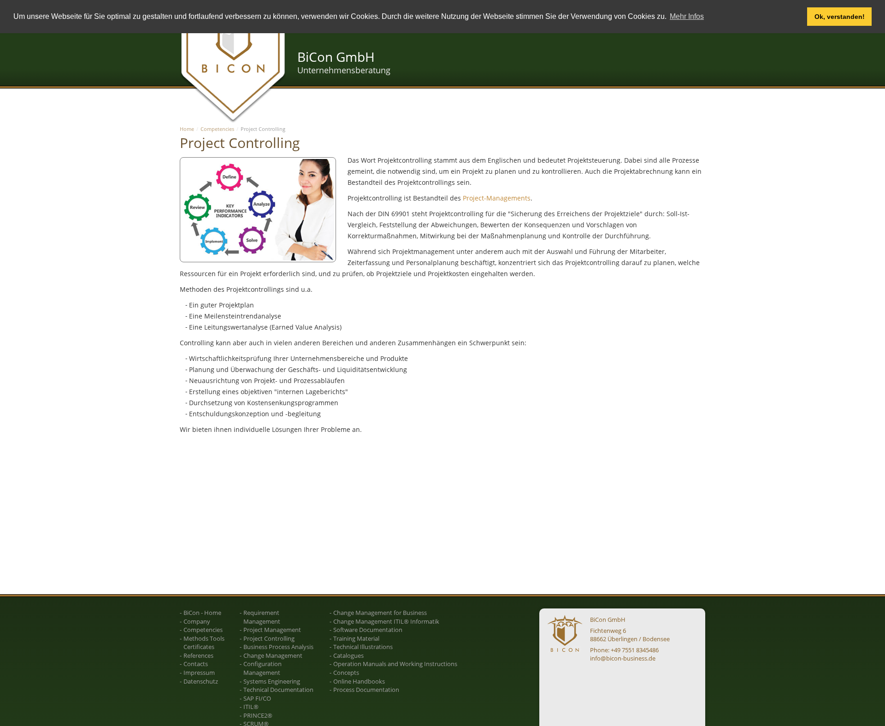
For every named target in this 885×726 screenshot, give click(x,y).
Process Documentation (366, 689)
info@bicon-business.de (622, 658)
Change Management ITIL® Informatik (386, 621)
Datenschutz (200, 681)
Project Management (272, 630)
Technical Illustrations (363, 647)
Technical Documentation (278, 689)
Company (196, 621)
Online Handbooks (359, 681)
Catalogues (348, 655)
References (198, 655)
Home (187, 128)
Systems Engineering (271, 681)
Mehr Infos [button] (687, 16)
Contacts (195, 664)
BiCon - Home (202, 612)
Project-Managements (497, 198)
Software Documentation (367, 630)
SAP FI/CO (257, 698)
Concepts (346, 672)
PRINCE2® (257, 715)
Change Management (272, 655)
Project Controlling (269, 638)
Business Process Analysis (278, 647)
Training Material (356, 638)
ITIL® (251, 706)
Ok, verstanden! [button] (839, 16)
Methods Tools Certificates (203, 642)
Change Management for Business (380, 612)
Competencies (217, 128)
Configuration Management (262, 668)
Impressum (199, 672)
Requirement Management (261, 617)
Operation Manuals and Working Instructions (395, 664)
